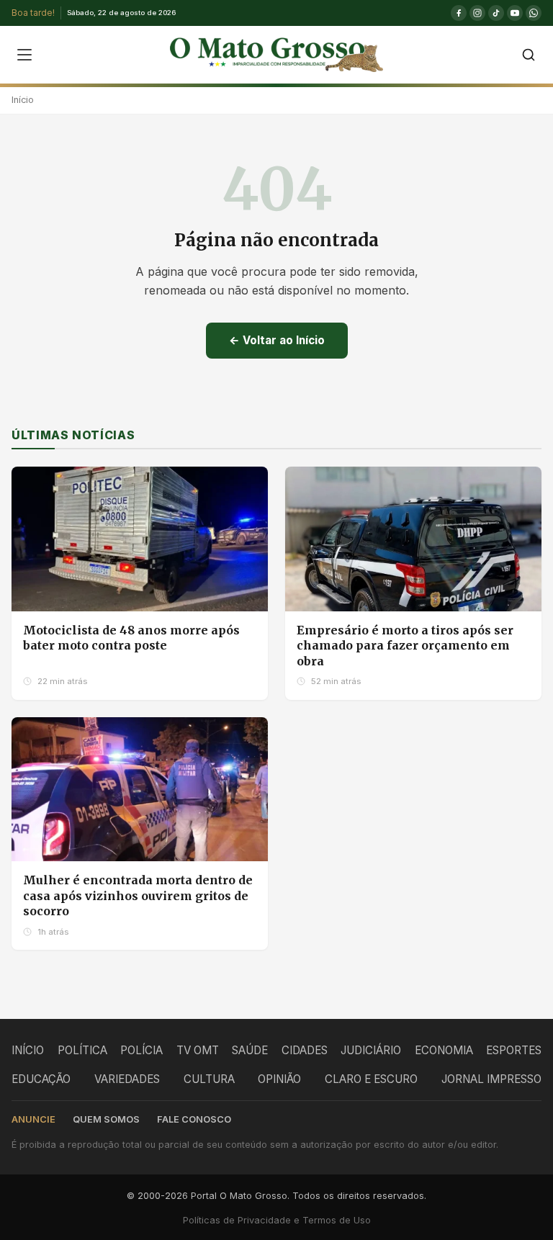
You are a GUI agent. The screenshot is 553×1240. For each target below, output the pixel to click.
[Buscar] (528, 55)
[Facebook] (459, 13)
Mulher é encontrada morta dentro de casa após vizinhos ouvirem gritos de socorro (138, 895)
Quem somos (106, 1119)
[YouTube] (515, 13)
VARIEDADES (127, 1079)
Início (23, 99)
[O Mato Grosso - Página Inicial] (276, 54)
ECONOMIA (444, 1050)
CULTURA (209, 1079)
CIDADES (305, 1050)
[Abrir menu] (24, 55)
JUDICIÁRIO (371, 1050)
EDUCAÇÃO (41, 1079)
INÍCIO (28, 1050)
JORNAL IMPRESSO (491, 1079)
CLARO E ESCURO (371, 1079)
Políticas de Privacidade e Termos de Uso (277, 1220)
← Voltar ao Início (277, 340)
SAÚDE (250, 1050)
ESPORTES (513, 1050)
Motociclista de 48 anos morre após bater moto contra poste (131, 638)
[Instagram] (477, 13)
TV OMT (197, 1050)
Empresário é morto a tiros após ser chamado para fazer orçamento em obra (405, 645)
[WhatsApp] (533, 13)
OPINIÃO (279, 1079)
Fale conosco (194, 1119)
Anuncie (33, 1119)
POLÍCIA (141, 1050)
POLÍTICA (82, 1050)
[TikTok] (496, 13)
